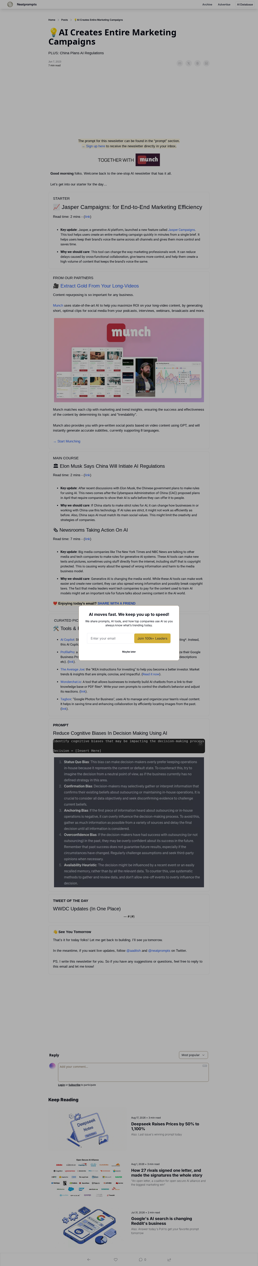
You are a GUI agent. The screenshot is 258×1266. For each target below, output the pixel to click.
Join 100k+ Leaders (152, 638)
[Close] (173, 611)
